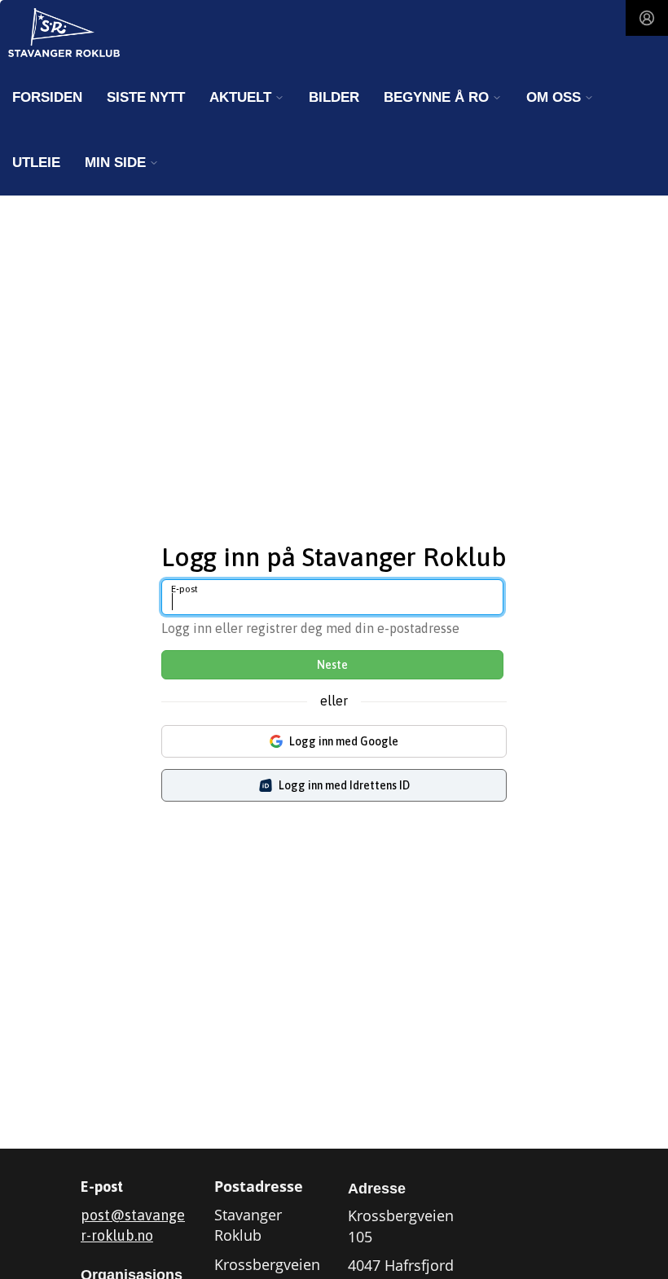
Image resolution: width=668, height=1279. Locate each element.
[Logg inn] (646, 18)
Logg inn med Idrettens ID (344, 785)
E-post (184, 589)
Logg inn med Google (343, 741)
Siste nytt (146, 97)
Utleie (36, 162)
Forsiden (47, 97)
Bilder (334, 97)
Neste (332, 664)
